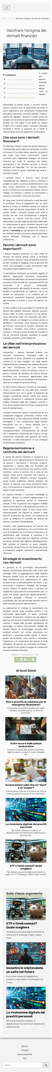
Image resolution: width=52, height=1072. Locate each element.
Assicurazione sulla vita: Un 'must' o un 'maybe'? (26, 786)
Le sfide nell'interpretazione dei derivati (21, 88)
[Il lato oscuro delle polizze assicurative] (25, 728)
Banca (25, 1046)
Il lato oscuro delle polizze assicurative (26, 745)
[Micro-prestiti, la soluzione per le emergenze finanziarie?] (25, 687)
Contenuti (11, 75)
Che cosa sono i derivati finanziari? (19, 79)
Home (4, 18)
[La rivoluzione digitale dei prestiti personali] (25, 809)
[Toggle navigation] (7, 8)
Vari (11, 18)
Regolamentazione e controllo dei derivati (22, 93)
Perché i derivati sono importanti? (19, 84)
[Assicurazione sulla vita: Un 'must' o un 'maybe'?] (25, 770)
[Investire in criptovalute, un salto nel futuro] (26, 953)
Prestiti (24, 1050)
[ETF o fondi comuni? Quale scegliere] (25, 851)
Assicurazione (25, 1054)
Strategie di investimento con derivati (20, 97)
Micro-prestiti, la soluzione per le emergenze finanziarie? (26, 703)
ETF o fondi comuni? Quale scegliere (26, 867)
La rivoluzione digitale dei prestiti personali (26, 825)
